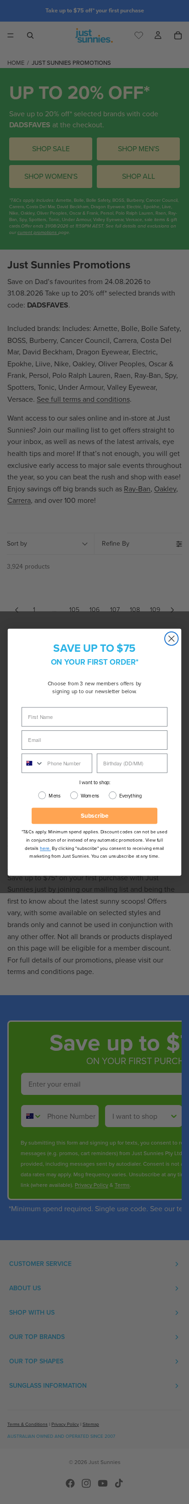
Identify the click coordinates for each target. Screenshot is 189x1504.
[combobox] (33, 763)
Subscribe (95, 815)
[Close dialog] (171, 638)
